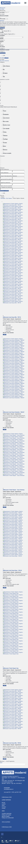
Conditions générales (6, 813)
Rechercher (2, 7)
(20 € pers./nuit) (7, 325)
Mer (4, 69)
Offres (3, 805)
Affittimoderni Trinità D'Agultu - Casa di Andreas (13, 489)
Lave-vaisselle (6, 128)
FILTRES (2, 9)
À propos (4, 806)
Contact (3, 808)
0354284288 (7, 787)
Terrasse (5, 142)
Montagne (5, 73)
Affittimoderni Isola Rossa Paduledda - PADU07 (13, 412)
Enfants (1, 41)
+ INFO (4, 334)
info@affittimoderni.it (8, 789)
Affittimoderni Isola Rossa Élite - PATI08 (12, 743)
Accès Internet (6, 118)
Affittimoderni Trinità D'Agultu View (10, 668)
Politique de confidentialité (8, 817)
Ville (4, 76)
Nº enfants (2, 46)
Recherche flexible (4, 15)
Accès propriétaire (6, 821)
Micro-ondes (6, 121)
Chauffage (5, 139)
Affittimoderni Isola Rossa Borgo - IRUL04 (12, 570)
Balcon (4, 146)
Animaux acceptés (7, 153)
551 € (6, 332)
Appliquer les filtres (4, 190)
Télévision (5, 135)
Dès (4, 332)
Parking (4, 132)
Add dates (2, 27)
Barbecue (5, 149)
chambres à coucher (4, 49)
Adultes (1, 38)
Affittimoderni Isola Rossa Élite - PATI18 (12, 317)
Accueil (3, 802)
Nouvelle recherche (4, 60)
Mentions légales (5, 816)
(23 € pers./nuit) (7, 497)
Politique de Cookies (6, 814)
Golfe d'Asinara (6, 66)
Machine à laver (6, 125)
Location (4, 804)
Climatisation (6, 114)
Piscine (4, 110)
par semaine (11, 332)
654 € (6, 505)
